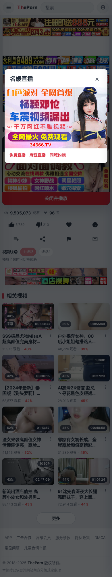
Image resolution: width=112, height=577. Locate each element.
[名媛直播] (56, 288)
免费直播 (17, 154)
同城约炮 (58, 154)
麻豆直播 (38, 154)
